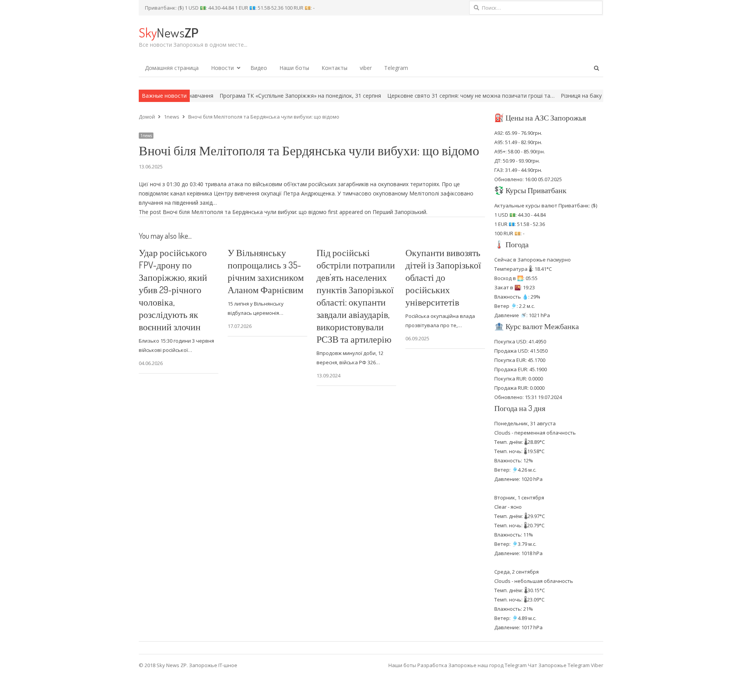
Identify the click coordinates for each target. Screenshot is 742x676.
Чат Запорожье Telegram (559, 665)
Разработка (432, 665)
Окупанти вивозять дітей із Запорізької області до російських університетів (443, 277)
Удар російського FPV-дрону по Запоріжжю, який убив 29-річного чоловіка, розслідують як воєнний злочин (173, 289)
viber (366, 67)
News (168, 32)
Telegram (396, 67)
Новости (222, 67)
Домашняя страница (172, 67)
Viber (597, 665)
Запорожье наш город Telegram (487, 665)
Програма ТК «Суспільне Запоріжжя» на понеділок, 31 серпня (274, 95)
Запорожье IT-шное (213, 665)
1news (146, 135)
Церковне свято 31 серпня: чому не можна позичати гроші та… (445, 95)
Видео (258, 67)
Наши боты (294, 67)
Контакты (334, 67)
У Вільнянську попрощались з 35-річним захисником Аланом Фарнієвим (266, 271)
